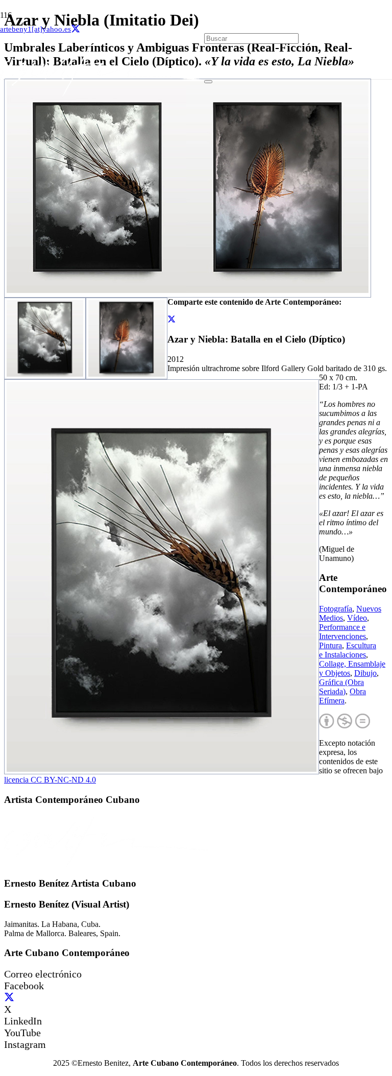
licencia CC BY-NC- (50, 779)
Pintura (330, 645)
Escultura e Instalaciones (347, 650)
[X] (75, 29)
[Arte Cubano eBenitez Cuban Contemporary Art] (102, 93)
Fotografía (335, 608)
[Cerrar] (208, 81)
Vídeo (357, 618)
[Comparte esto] (171, 319)
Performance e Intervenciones (342, 632)
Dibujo (365, 673)
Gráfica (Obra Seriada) (341, 687)
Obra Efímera (342, 696)
